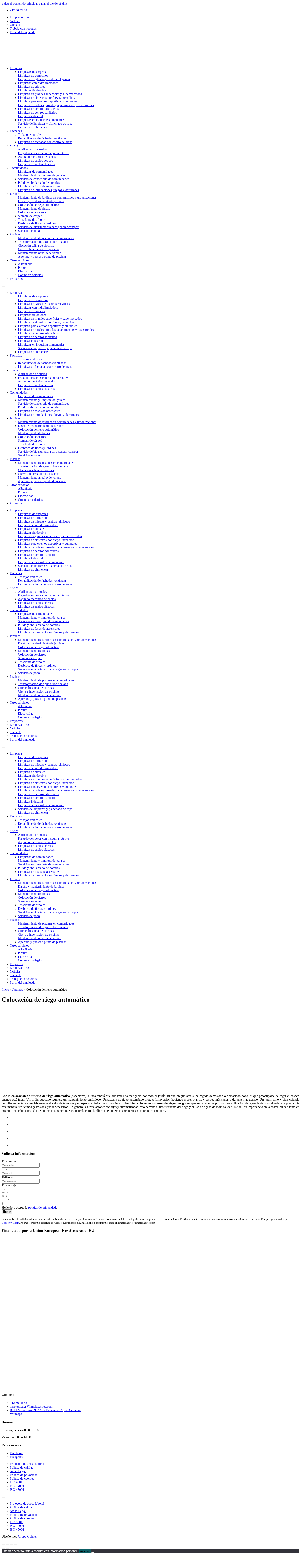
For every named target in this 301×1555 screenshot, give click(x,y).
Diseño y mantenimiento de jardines (41, 201)
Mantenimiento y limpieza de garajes (41, 175)
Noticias (15, 21)
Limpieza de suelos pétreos (35, 160)
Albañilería (25, 264)
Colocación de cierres (32, 212)
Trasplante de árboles (31, 219)
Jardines (15, 193)
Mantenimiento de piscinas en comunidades (46, 238)
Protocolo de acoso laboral (27, 1463)
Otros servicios (19, 260)
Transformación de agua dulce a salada (43, 241)
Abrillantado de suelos (32, 149)
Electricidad (25, 271)
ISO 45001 (17, 1489)
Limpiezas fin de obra (32, 90)
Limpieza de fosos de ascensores (39, 186)
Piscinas (15, 234)
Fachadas (16, 131)
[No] (92, 1552)
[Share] (7, 1544)
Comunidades (19, 168)
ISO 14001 (17, 1486)
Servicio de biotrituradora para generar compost (48, 227)
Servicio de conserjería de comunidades (43, 179)
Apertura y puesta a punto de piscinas (42, 256)
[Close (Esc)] (3, 1544)
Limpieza (16, 68)
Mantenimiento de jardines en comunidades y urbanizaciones (57, 197)
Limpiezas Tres (19, 17)
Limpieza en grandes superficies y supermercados (50, 94)
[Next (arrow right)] (7, 1548)
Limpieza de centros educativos (38, 108)
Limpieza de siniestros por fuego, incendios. (46, 97)
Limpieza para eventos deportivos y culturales (47, 101)
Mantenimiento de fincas (34, 208)
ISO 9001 (16, 1482)
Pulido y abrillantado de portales (39, 182)
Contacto (16, 24)
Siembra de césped (30, 216)
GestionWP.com (10, 1222)
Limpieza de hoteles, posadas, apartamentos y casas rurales (56, 105)
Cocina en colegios (30, 275)
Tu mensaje (9, 1185)
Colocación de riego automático (38, 205)
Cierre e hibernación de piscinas (38, 249)
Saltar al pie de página (52, 3)
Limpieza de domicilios (33, 75)
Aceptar (84, 1551)
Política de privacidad (24, 1475)
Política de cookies (22, 1478)
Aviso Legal (18, 1471)
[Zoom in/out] (15, 1544)
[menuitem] (154, 17)
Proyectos (16, 278)
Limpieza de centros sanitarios (37, 112)
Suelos (14, 145)
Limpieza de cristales (31, 86)
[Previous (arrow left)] (3, 1548)
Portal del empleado (22, 32)
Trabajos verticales (30, 134)
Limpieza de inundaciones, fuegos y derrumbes (48, 190)
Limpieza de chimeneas (33, 127)
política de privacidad (42, 1207)
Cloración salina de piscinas (36, 245)
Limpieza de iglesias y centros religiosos (44, 79)
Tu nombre (9, 1161)
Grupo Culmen (27, 1536)
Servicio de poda (29, 230)
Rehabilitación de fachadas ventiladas (42, 138)
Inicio (5, 989)
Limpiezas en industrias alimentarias (41, 120)
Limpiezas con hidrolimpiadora (38, 83)
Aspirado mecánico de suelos (37, 156)
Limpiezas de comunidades (35, 171)
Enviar (7, 1211)
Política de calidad (21, 1467)
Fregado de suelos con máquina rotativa (43, 153)
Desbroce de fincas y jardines (37, 223)
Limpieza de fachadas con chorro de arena (45, 142)
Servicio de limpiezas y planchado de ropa (45, 123)
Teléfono (7, 1177)
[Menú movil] (3, 286)
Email (5, 1169)
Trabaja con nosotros (23, 28)
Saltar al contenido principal (20, 3)
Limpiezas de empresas (33, 72)
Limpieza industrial (30, 116)
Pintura (22, 267)
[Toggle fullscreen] (11, 1544)
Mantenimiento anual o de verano (39, 253)
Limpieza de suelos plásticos (36, 164)
